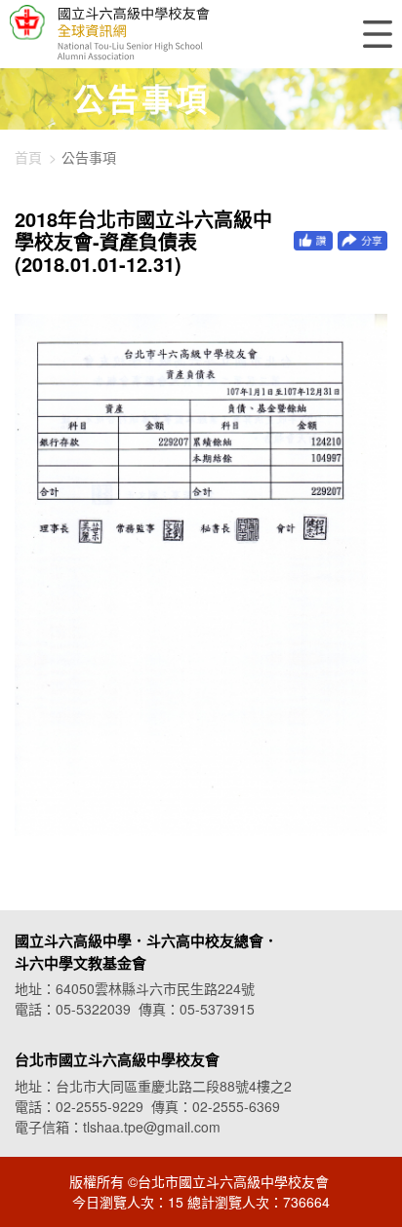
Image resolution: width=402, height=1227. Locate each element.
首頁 (28, 157)
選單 (377, 34)
